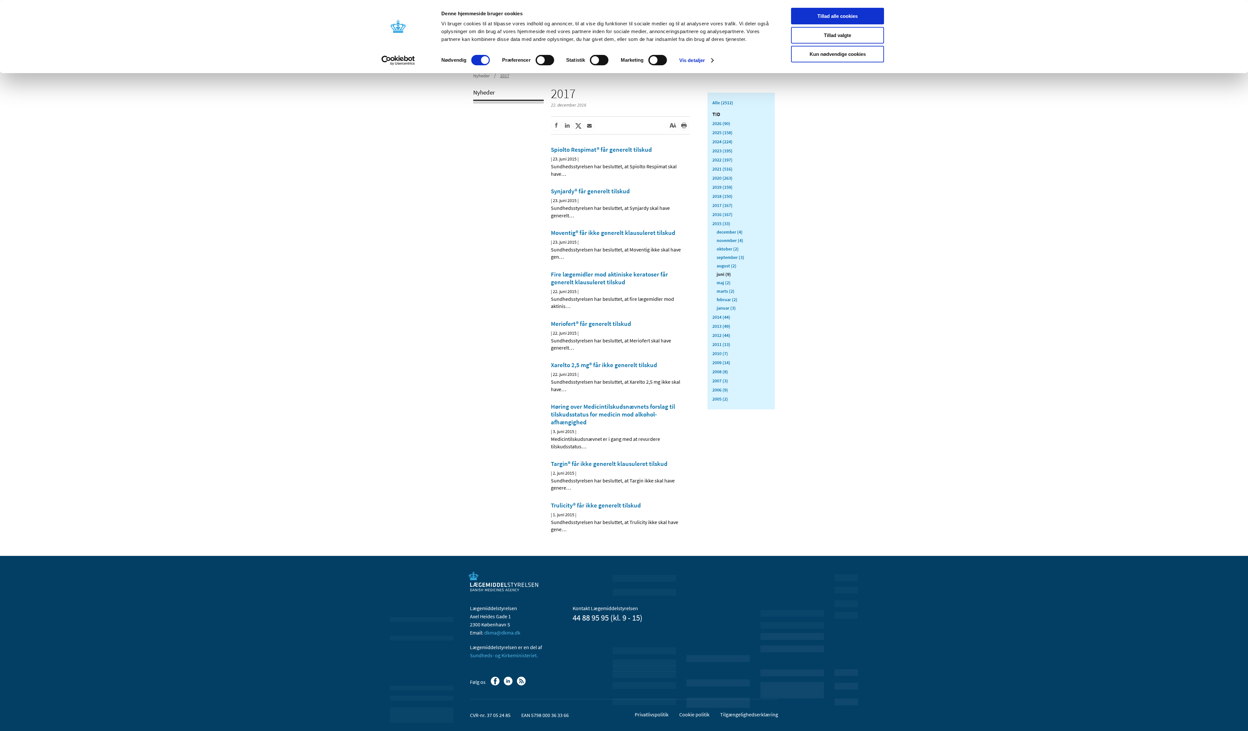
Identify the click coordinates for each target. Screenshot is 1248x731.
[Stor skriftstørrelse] (673, 126)
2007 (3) (720, 381)
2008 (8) (720, 372)
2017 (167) (722, 205)
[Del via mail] (589, 126)
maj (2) (724, 283)
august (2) (726, 266)
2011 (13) (721, 344)
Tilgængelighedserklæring (749, 714)
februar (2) (727, 299)
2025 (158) (722, 132)
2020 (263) (722, 178)
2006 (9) (720, 390)
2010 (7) (720, 353)
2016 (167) (722, 214)
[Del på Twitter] (578, 126)
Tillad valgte (837, 35)
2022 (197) (722, 160)
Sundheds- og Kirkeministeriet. (504, 655)
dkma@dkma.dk (502, 632)
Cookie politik (694, 714)
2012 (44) (721, 335)
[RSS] (522, 684)
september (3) (730, 257)
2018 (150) (722, 196)
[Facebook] (496, 684)
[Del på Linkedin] (567, 126)
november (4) (730, 240)
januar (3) (726, 308)
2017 (504, 76)
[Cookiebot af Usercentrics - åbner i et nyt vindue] (398, 60)
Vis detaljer (692, 60)
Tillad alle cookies (837, 16)
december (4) (730, 232)
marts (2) (725, 291)
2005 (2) (720, 399)
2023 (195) (722, 151)
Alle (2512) (722, 103)
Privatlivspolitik (652, 714)
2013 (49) (721, 326)
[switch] (545, 60)
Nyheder (481, 76)
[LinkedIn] (509, 684)
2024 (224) (722, 142)
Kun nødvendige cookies (838, 54)
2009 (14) (721, 363)
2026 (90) (721, 123)
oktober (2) (728, 249)
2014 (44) (721, 317)
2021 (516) (722, 169)
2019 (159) (722, 187)
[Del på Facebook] (556, 126)
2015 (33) (721, 223)
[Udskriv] (684, 126)
